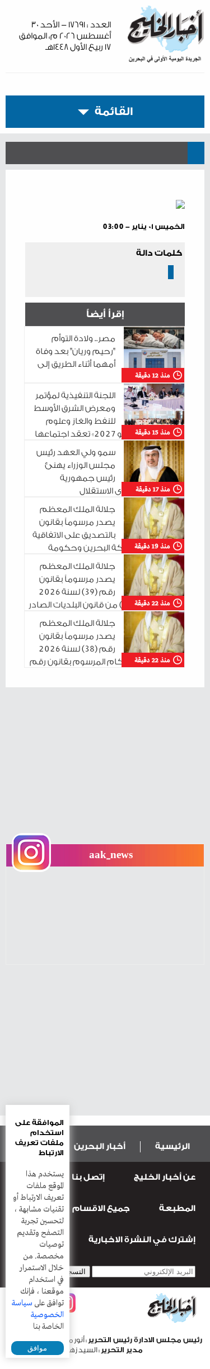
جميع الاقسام (101, 1208)
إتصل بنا (88, 1177)
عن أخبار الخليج (164, 1177)
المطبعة (177, 1208)
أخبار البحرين (99, 1146)
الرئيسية (172, 1146)
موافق (37, 1348)
